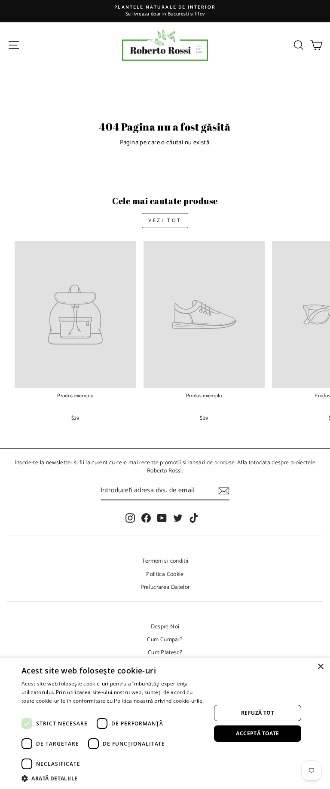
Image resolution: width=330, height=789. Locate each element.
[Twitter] (178, 518)
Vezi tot (165, 220)
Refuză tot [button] (257, 712)
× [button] (320, 667)
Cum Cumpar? (165, 639)
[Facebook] (146, 518)
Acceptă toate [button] (257, 733)
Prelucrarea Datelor (165, 587)
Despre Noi (165, 626)
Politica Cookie (165, 574)
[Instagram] (130, 518)
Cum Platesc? (165, 652)
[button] (113, 778)
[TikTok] (194, 518)
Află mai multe (39, 709)
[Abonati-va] (223, 491)
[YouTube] (162, 518)
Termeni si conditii (165, 561)
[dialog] (165, 723)
